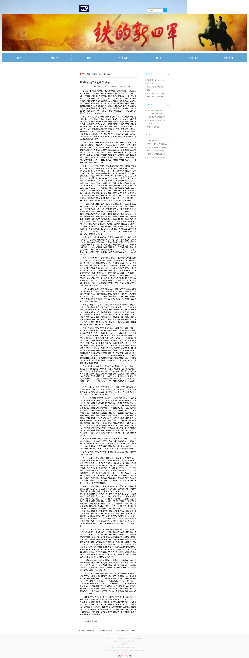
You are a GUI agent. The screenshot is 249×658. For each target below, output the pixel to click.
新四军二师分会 (130, 641)
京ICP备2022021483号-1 (124, 653)
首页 (83, 74)
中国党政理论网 (121, 638)
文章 (88, 74)
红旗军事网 (124, 644)
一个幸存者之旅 (89, 630)
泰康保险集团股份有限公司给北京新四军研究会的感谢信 (118, 630)
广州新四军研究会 (137, 638)
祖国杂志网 (117, 641)
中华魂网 (109, 638)
